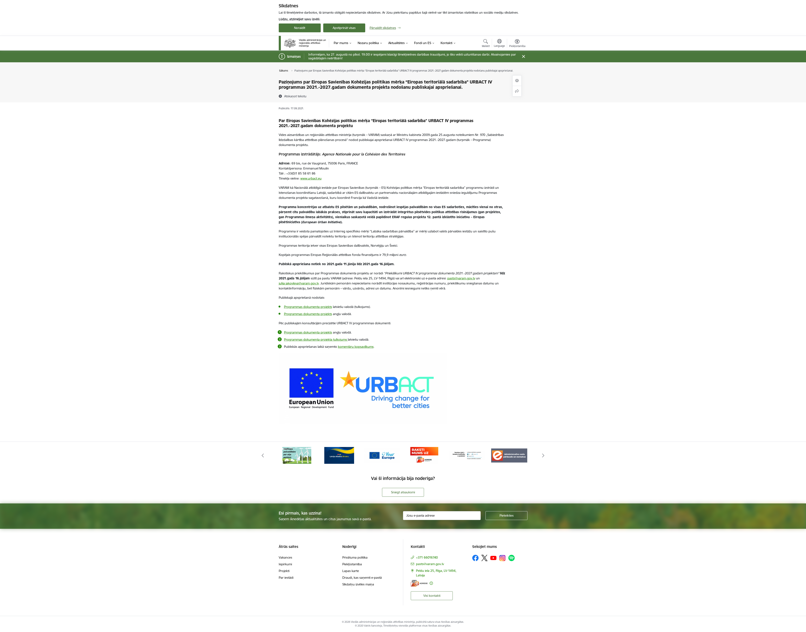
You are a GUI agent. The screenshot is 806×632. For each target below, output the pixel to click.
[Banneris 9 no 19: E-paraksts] (424, 455)
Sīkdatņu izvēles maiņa (358, 584)
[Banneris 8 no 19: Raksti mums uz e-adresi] (382, 455)
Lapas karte (350, 571)
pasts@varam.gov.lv (430, 564)
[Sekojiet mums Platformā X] (484, 558)
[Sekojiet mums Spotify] (511, 558)
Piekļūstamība (352, 564)
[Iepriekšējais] (263, 455)
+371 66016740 (427, 557)
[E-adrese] (419, 583)
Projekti (284, 571)
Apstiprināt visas (344, 28)
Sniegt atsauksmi (403, 492)
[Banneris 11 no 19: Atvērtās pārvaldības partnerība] (509, 455)
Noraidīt (299, 28)
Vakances (285, 557)
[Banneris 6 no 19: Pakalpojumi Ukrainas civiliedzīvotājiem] (297, 455)
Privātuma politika (355, 557)
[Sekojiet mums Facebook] (475, 558)
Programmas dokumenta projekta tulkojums (316, 339)
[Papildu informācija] (431, 583)
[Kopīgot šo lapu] (517, 91)
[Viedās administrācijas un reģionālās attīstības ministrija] (305, 43)
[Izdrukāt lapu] (517, 81)
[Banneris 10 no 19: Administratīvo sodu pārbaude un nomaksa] (467, 455)
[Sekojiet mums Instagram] (502, 558)
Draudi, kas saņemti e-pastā (362, 578)
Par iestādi (286, 578)
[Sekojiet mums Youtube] (493, 557)
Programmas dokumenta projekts (308, 332)
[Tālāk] (543, 455)
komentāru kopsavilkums (356, 347)
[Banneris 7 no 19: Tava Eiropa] (339, 455)
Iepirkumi (285, 564)
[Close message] (523, 56)
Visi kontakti (431, 596)
